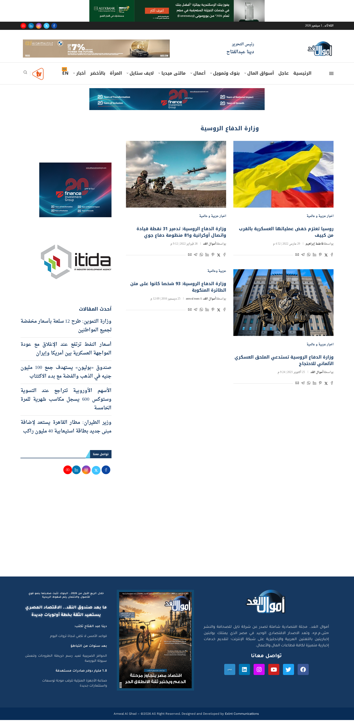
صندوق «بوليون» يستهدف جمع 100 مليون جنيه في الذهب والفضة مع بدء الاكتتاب (65, 379)
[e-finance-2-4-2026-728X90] (177, 99)
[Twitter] (46, 26)
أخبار (80, 80)
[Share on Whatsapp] (308, 262)
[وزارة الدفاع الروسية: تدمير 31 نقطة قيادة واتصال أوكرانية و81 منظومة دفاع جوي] (176, 181)
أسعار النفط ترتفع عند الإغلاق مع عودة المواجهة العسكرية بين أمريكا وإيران (65, 356)
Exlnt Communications (241, 720)
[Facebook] (54, 26)
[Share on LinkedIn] (314, 262)
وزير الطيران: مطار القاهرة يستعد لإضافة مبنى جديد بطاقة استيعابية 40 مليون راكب (65, 434)
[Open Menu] (331, 80)
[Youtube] (23, 26)
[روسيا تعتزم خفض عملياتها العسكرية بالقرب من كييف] (283, 181)
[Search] (25, 81)
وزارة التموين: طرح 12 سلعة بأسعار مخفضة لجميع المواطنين (65, 332)
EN (65, 80)
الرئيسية (302, 80)
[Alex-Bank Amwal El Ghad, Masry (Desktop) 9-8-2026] (177, 4)
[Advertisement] (177, 537)
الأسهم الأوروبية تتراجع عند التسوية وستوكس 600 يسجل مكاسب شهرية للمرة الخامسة (65, 406)
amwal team (192, 305)
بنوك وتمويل (226, 80)
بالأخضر (97, 80)
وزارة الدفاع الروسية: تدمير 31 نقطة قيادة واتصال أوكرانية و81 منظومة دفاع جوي (181, 239)
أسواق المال (260, 80)
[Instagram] (39, 26)
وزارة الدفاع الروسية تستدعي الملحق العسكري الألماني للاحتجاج (284, 367)
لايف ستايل (142, 80)
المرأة (116, 80)
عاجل (283, 80)
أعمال (199, 80)
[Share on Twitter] (326, 262)
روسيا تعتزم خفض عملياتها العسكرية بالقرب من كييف (286, 239)
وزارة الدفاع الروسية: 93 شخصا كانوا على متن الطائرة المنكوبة (178, 294)
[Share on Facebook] (332, 262)
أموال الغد (209, 251)
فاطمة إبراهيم (314, 251)
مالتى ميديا (173, 80)
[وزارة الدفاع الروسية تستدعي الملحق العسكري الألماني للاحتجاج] (283, 309)
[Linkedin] (31, 26)
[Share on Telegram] (303, 262)
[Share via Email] (297, 262)
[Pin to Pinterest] (320, 262)
